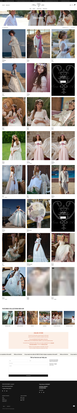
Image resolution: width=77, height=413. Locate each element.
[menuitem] (30, 9)
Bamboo (3, 298)
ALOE (3, 94)
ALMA (52, 60)
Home (2, 11)
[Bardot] (63, 281)
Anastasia (28, 162)
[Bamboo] (14, 281)
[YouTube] (7, 391)
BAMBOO (28, 298)
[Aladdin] (38, 43)
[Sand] (14, 179)
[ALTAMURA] (38, 77)
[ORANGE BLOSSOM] (38, 247)
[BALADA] (63, 247)
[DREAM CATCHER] (38, 213)
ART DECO (3, 230)
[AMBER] (38, 111)
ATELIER (34, 8)
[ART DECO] (14, 213)
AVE (2, 264)
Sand (3, 196)
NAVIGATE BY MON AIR (5, 395)
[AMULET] (63, 111)
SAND (27, 196)
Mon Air (3, 59)
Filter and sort (5, 27)
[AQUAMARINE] (14, 43)
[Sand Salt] (63, 179)
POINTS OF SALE (39, 8)
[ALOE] (14, 77)
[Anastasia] (38, 145)
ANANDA (3, 162)
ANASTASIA (52, 162)
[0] (74, 5)
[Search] (72, 5)
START (30, 8)
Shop (4, 11)
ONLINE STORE (45, 8)
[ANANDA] (14, 145)
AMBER (28, 128)
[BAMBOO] (38, 281)
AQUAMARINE (4, 60)
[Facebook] (3, 391)
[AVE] (14, 247)
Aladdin (28, 60)
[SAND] (38, 179)
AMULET (52, 128)
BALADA (52, 264)
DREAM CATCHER (29, 230)
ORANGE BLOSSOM (29, 264)
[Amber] (14, 111)
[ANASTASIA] (63, 145)
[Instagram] (5, 391)
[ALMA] (63, 43)
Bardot (52, 298)
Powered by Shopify (12, 408)
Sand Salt (52, 196)
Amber (3, 128)
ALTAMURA (28, 94)
